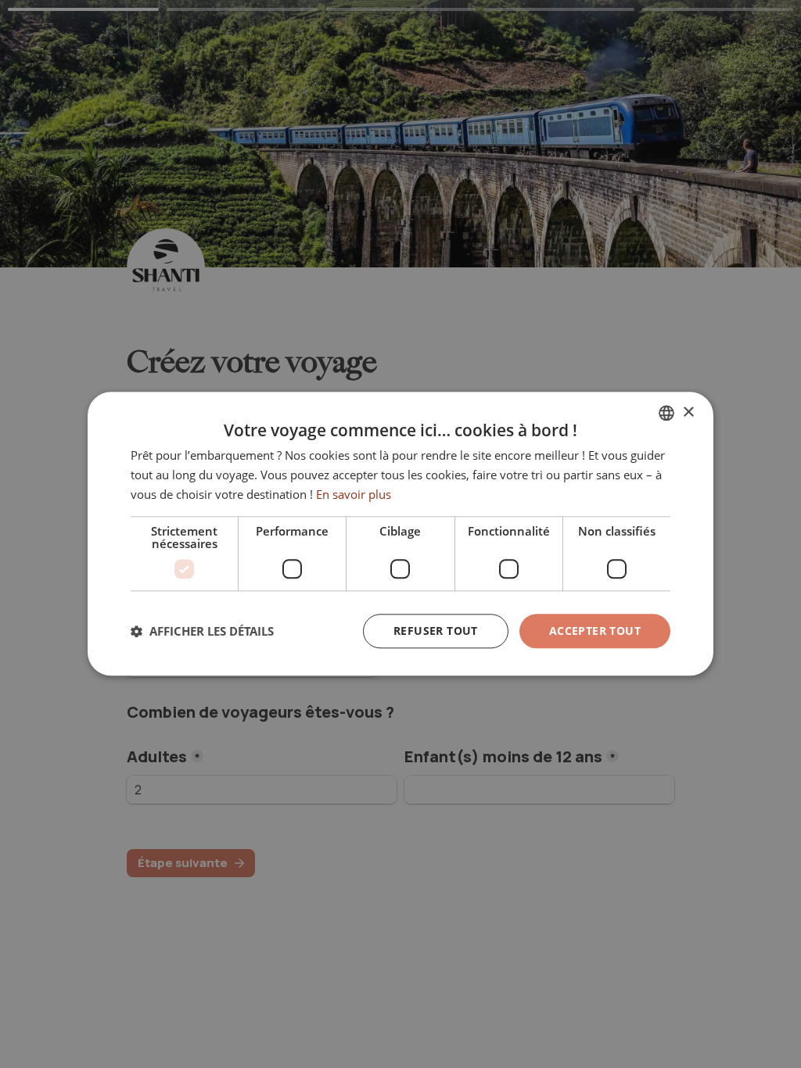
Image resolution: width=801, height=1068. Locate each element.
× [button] (688, 412)
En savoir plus (353, 494)
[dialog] (400, 534)
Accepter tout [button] (595, 630)
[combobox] (666, 413)
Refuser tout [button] (435, 630)
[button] (202, 631)
